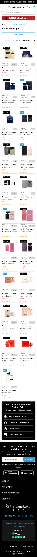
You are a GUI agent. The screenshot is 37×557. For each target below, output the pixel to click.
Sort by (15, 40)
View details (9, 58)
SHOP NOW (28, 18)
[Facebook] (18, 511)
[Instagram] (14, 511)
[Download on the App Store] (27, 473)
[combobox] (18, 12)
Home (4, 24)
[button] (6, 75)
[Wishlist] (26, 7)
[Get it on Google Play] (11, 473)
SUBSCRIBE (29, 459)
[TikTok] (23, 511)
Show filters (18, 35)
